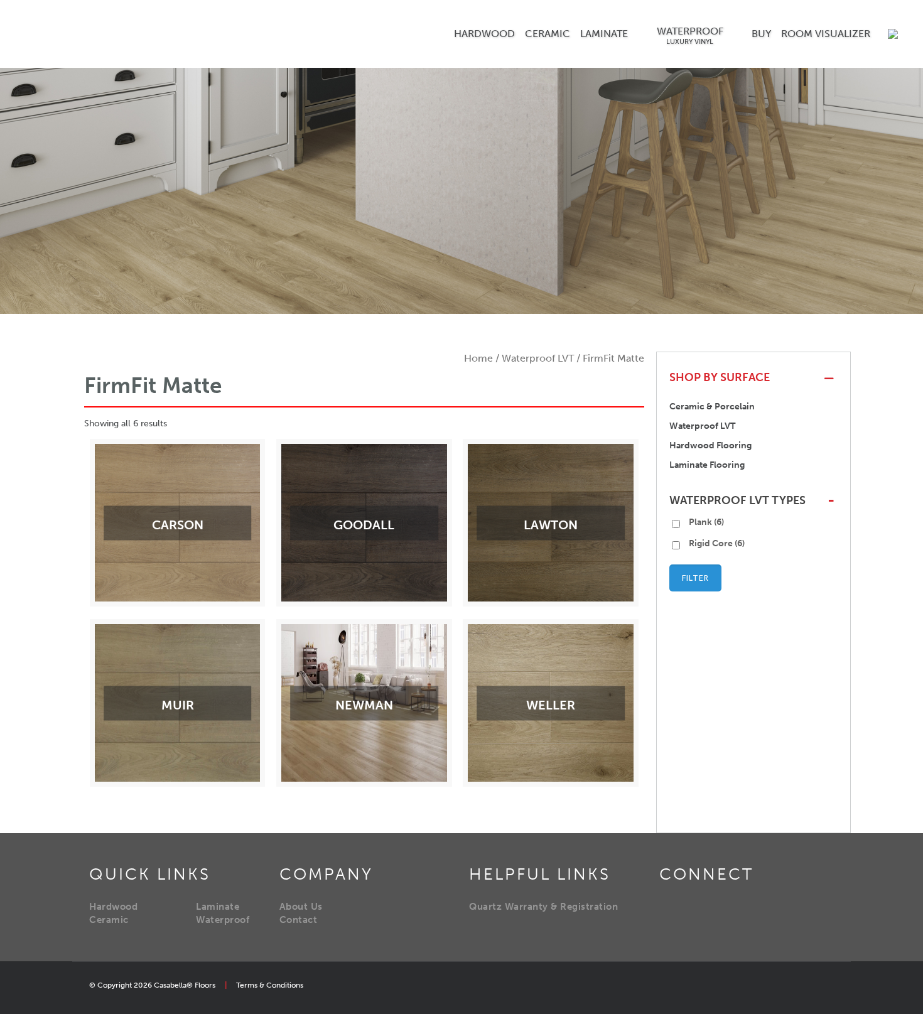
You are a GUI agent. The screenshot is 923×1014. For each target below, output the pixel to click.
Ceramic (109, 919)
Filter (695, 578)
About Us (301, 906)
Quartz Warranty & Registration (543, 906)
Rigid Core (717, 543)
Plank (706, 522)
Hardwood (113, 906)
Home (478, 358)
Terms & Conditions (269, 985)
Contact (298, 919)
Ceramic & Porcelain (712, 406)
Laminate (217, 906)
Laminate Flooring (707, 465)
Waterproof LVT (538, 358)
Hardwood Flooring (710, 445)
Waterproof (222, 919)
